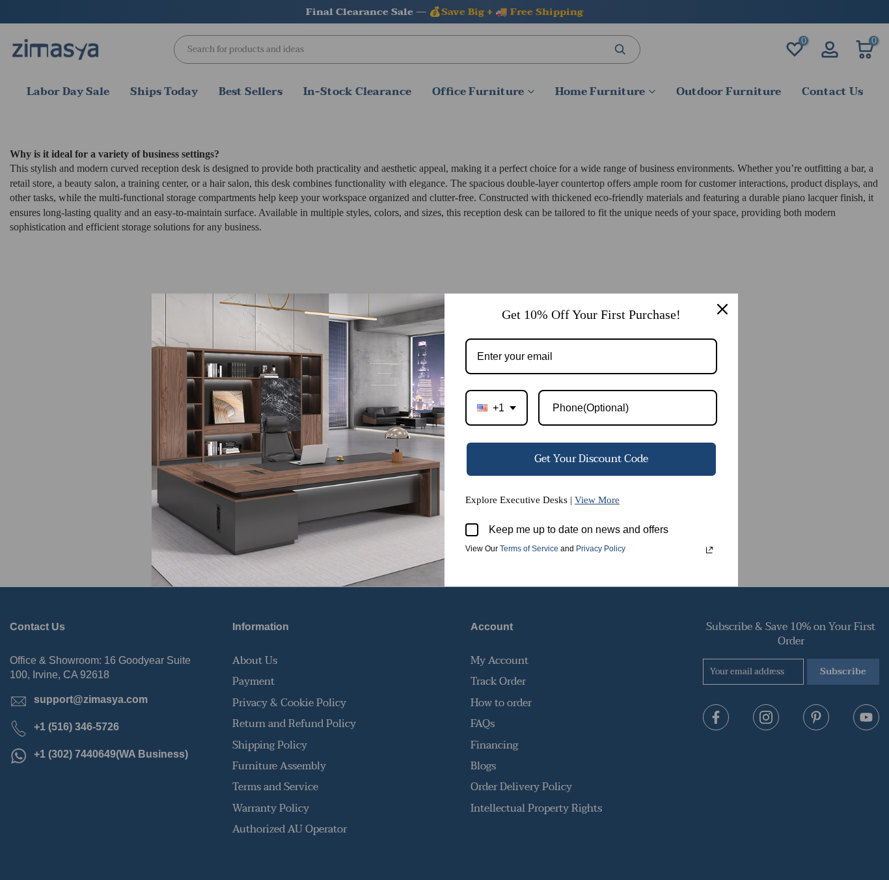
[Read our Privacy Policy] (709, 550)
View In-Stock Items (709, 750)
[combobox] (496, 408)
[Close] (722, 309)
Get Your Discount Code (591, 459)
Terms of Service (529, 548)
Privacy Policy (600, 548)
